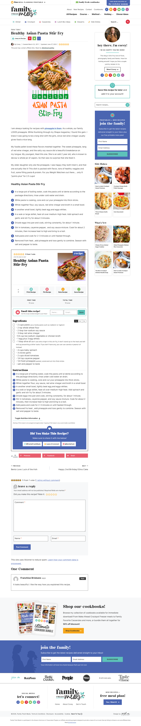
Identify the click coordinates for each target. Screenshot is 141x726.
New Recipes (79, 9)
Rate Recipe (62, 292)
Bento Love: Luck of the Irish (24, 468)
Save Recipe (79, 292)
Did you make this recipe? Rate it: (29, 494)
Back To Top (75, 714)
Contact (89, 9)
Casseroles (46, 22)
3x (84, 321)
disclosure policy (48, 48)
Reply (83, 578)
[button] (29, 38)
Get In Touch (81, 704)
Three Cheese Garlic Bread (101, 212)
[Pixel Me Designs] (125, 714)
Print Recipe (31, 292)
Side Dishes (95, 22)
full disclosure (72, 722)
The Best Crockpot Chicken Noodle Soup (101, 271)
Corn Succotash (118, 212)
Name (18, 538)
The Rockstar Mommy (118, 4)
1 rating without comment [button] (47, 480)
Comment (20, 502)
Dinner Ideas (122, 14)
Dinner (18, 22)
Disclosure (50, 714)
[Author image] (12, 44)
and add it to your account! (112, 92)
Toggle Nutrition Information (26, 418)
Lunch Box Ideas (63, 22)
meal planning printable (29, 2)
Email (55, 538)
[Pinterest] (115, 9)
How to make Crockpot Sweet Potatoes (102, 187)
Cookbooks (98, 9)
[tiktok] (123, 9)
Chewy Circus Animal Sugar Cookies (101, 246)
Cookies (67, 714)
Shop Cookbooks (72, 631)
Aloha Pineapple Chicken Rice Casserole (121, 246)
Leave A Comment (52, 444)
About (69, 9)
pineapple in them (53, 128)
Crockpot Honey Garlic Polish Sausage (120, 187)
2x (80, 321)
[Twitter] (127, 9)
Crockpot (31, 22)
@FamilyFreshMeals (33, 444)
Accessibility (59, 714)
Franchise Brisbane (30, 578)
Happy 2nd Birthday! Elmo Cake (73, 468)
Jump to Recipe (20, 38)
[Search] (127, 105)
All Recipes (71, 14)
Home (57, 704)
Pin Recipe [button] (47, 292)
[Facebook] (106, 9)
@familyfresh (70, 444)
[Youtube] (119, 9)
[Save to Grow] (39, 38)
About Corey (68, 704)
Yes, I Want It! (111, 702)
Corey (19, 44)
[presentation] (103, 175)
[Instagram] (111, 9)
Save (81, 312)
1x (76, 321)
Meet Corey (111, 69)
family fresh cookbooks (89, 2)
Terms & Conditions (38, 714)
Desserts (80, 22)
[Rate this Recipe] (34, 38)
